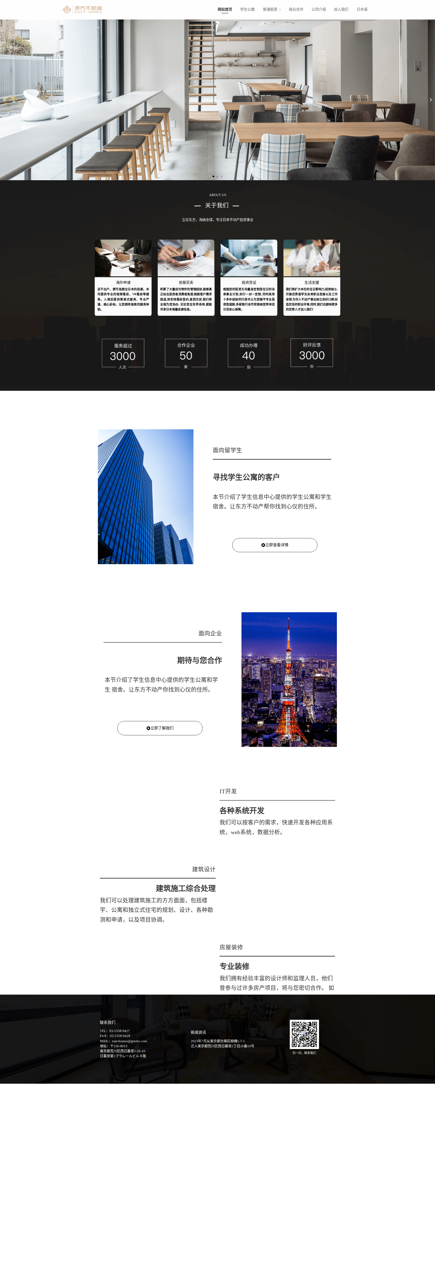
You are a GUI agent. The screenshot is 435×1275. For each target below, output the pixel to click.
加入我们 (297, 6)
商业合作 (269, 6)
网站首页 (224, 6)
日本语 (311, 6)
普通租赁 (252, 6)
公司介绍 (283, 6)
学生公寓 (238, 6)
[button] (254, 6)
